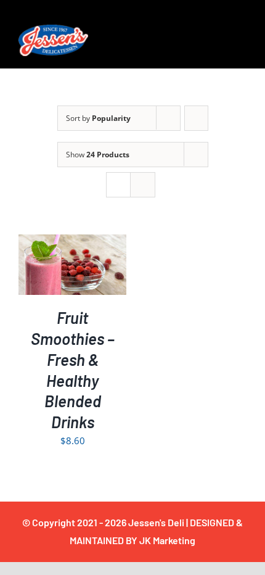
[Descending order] (196, 118)
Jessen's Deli (156, 522)
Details (72, 273)
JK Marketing (167, 540)
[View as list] (143, 185)
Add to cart (63, 260)
